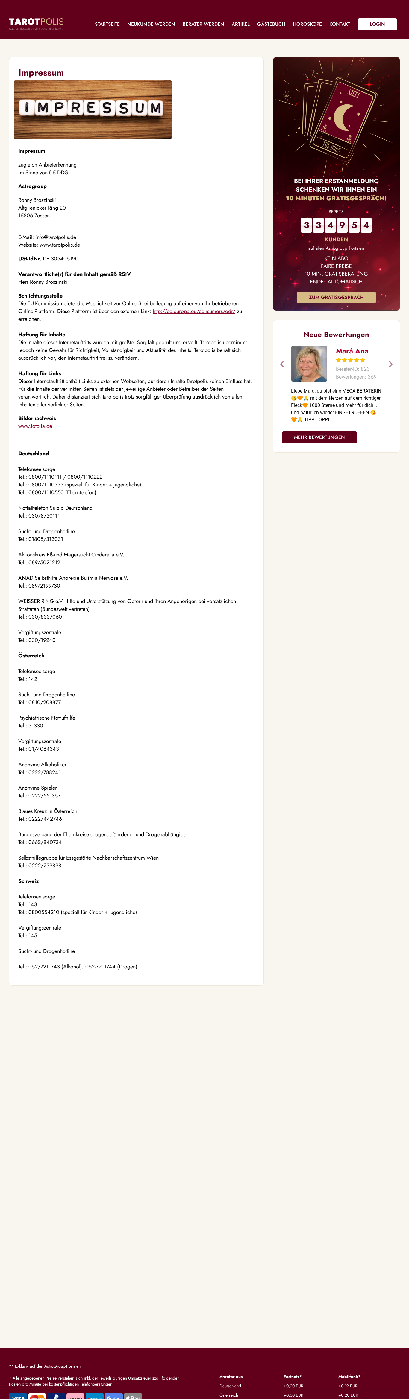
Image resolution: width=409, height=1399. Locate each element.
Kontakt (339, 24)
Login (377, 24)
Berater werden (203, 24)
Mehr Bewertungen (319, 437)
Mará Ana (352, 351)
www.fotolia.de (35, 426)
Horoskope (307, 24)
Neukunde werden (151, 24)
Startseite (107, 24)
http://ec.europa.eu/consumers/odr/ (194, 311)
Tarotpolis (36, 24)
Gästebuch (271, 24)
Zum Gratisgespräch (336, 297)
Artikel (241, 24)
